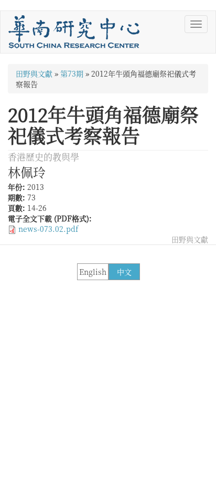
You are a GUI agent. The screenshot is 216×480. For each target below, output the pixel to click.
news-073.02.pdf (48, 228)
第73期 (71, 73)
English (92, 271)
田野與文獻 (34, 73)
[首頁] (74, 32)
